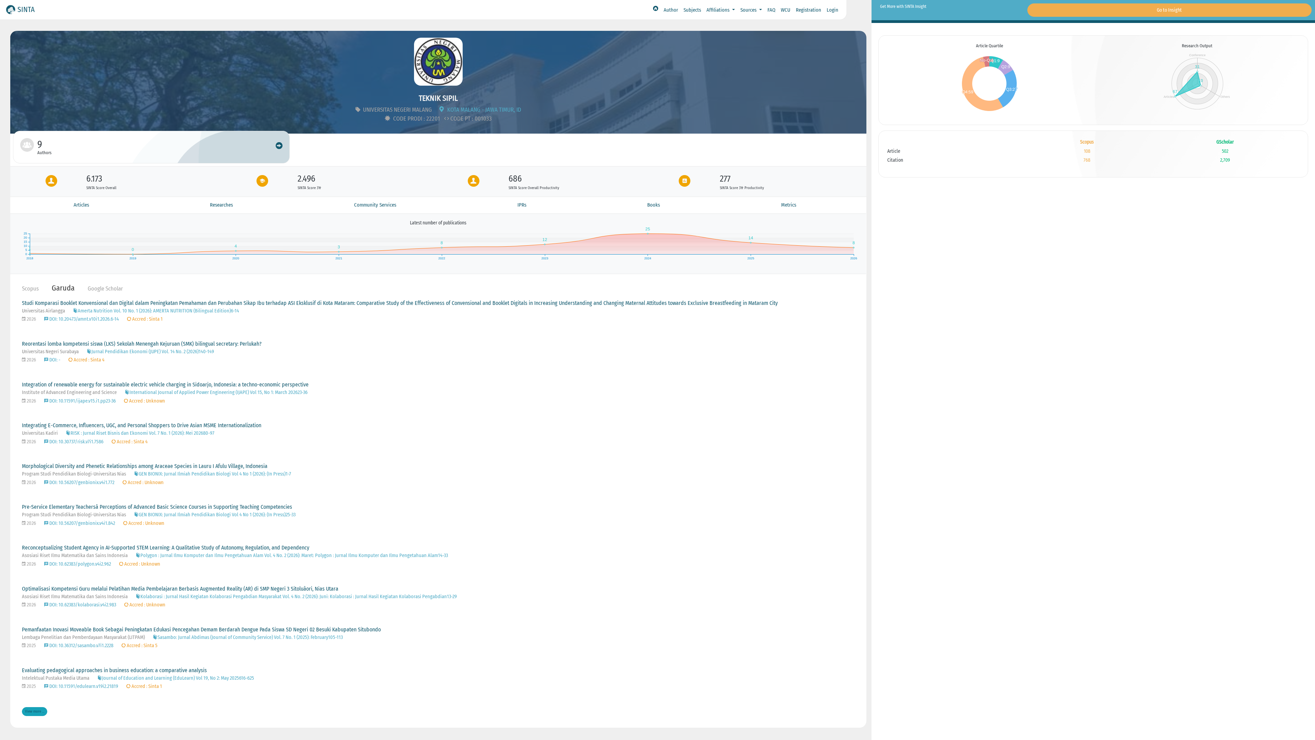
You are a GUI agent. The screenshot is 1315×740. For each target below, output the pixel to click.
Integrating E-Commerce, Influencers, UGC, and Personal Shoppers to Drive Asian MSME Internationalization (141, 425)
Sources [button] (749, 10)
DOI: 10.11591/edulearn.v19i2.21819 (83, 686)
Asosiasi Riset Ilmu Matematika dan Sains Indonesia (75, 555)
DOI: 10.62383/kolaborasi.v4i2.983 (82, 605)
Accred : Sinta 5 (142, 646)
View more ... (34, 711)
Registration (808, 10)
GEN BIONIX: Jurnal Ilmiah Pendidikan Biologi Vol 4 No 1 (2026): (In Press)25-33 (217, 515)
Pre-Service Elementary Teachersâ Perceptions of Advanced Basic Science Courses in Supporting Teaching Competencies (157, 507)
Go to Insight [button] (1169, 10)
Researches (221, 205)
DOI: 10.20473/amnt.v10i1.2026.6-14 (83, 319)
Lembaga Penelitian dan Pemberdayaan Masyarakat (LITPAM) (84, 637)
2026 (31, 319)
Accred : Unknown (146, 401)
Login (832, 10)
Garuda (63, 288)
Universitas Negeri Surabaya (51, 352)
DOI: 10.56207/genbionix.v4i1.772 (81, 482)
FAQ (771, 10)
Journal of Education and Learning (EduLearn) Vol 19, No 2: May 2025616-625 (178, 678)
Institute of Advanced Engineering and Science (70, 392)
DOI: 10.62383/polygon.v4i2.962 (79, 564)
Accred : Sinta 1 (147, 319)
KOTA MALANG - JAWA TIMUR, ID (483, 109)
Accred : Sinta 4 (88, 360)
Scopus (30, 288)
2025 (31, 646)
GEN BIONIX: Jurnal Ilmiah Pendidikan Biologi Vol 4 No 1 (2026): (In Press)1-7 (215, 474)
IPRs (521, 205)
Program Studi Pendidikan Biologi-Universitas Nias (74, 474)
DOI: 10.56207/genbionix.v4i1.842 (81, 523)
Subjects (692, 10)
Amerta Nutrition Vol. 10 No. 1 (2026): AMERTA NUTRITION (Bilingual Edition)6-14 (158, 311)
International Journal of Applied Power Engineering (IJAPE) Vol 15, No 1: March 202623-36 (218, 392)
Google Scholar (105, 288)
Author (671, 10)
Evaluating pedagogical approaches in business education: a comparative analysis (114, 670)
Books (653, 205)
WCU (785, 10)
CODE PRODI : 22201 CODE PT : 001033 (442, 118)
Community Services (375, 205)
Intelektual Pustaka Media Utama (56, 678)
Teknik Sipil (438, 98)
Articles (81, 205)
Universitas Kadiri (40, 433)
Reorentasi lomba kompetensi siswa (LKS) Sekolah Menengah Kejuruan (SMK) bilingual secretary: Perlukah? (142, 344)
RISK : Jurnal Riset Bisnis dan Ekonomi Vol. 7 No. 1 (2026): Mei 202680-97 (142, 433)
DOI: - (54, 360)
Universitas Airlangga (44, 311)
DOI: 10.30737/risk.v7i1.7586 (75, 442)
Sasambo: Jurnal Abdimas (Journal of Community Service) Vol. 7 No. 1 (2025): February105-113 (250, 637)
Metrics (788, 205)
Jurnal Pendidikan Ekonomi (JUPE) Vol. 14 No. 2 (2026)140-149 (152, 352)
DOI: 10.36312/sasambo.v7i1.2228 (80, 646)
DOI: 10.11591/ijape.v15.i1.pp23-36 (82, 401)
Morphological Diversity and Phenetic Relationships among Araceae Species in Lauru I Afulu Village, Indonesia (144, 466)
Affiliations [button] (718, 10)
